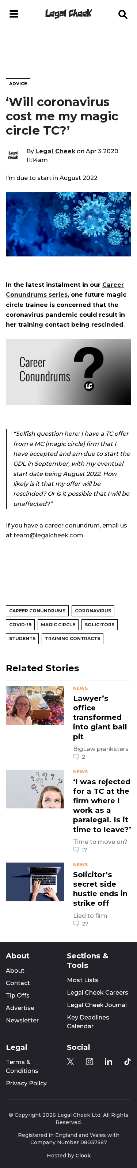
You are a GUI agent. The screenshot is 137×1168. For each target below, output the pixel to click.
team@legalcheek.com (48, 535)
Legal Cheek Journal (97, 1005)
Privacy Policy (26, 1083)
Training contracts (72, 638)
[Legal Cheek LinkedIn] (108, 1061)
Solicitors (99, 624)
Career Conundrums (37, 610)
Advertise (20, 1007)
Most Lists (82, 980)
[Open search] (123, 14)
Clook (83, 1155)
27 (85, 923)
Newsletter (22, 1020)
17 (84, 849)
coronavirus (93, 610)
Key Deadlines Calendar (88, 1022)
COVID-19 (20, 624)
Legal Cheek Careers (97, 992)
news (80, 688)
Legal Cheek (55, 151)
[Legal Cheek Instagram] (89, 1061)
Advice (18, 83)
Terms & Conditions (22, 1066)
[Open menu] (14, 14)
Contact (18, 983)
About (15, 970)
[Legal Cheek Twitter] (70, 1061)
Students (22, 638)
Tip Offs (18, 995)
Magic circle (58, 624)
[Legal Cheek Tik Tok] (127, 1061)
